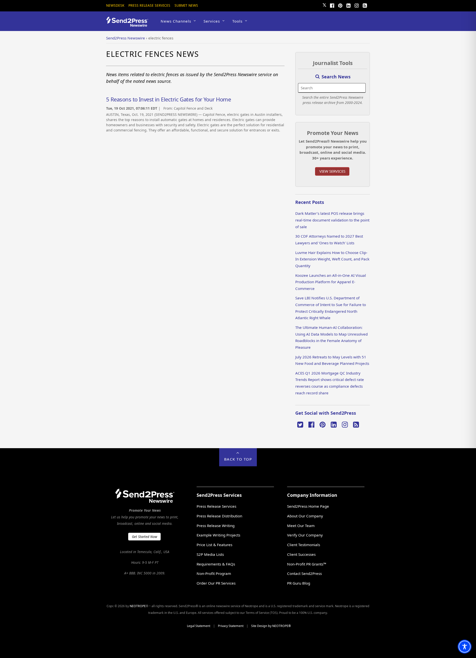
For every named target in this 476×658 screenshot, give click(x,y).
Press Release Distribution (219, 515)
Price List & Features (214, 544)
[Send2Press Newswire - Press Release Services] (129, 24)
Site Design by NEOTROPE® (271, 626)
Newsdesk (115, 5)
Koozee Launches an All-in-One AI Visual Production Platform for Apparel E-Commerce (330, 282)
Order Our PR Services (216, 583)
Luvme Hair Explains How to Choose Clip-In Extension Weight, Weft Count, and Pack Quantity (332, 259)
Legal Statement (198, 626)
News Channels (176, 21)
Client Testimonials (303, 544)
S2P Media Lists (210, 554)
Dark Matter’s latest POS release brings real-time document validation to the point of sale (332, 220)
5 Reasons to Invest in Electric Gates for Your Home (168, 99)
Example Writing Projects (218, 535)
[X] (300, 424)
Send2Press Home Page (308, 506)
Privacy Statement (230, 626)
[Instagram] (356, 5)
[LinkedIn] (348, 5)
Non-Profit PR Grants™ (306, 564)
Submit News (186, 5)
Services (212, 21)
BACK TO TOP (238, 459)
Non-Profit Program (214, 573)
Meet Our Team (301, 525)
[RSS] (364, 5)
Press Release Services (149, 5)
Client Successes (301, 554)
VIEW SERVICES (332, 171)
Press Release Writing (216, 525)
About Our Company (305, 515)
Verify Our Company (305, 535)
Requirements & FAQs (216, 564)
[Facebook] (331, 5)
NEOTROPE (138, 606)
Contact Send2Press (304, 573)
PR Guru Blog (298, 583)
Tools (237, 21)
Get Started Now (144, 536)
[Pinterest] (340, 5)
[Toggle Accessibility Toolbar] (464, 646)
